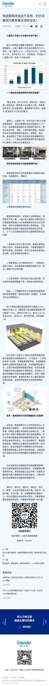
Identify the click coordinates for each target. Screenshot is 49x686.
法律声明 (14, 678)
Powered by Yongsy (12, 683)
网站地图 (6, 678)
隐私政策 (22, 678)
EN (40, 4)
